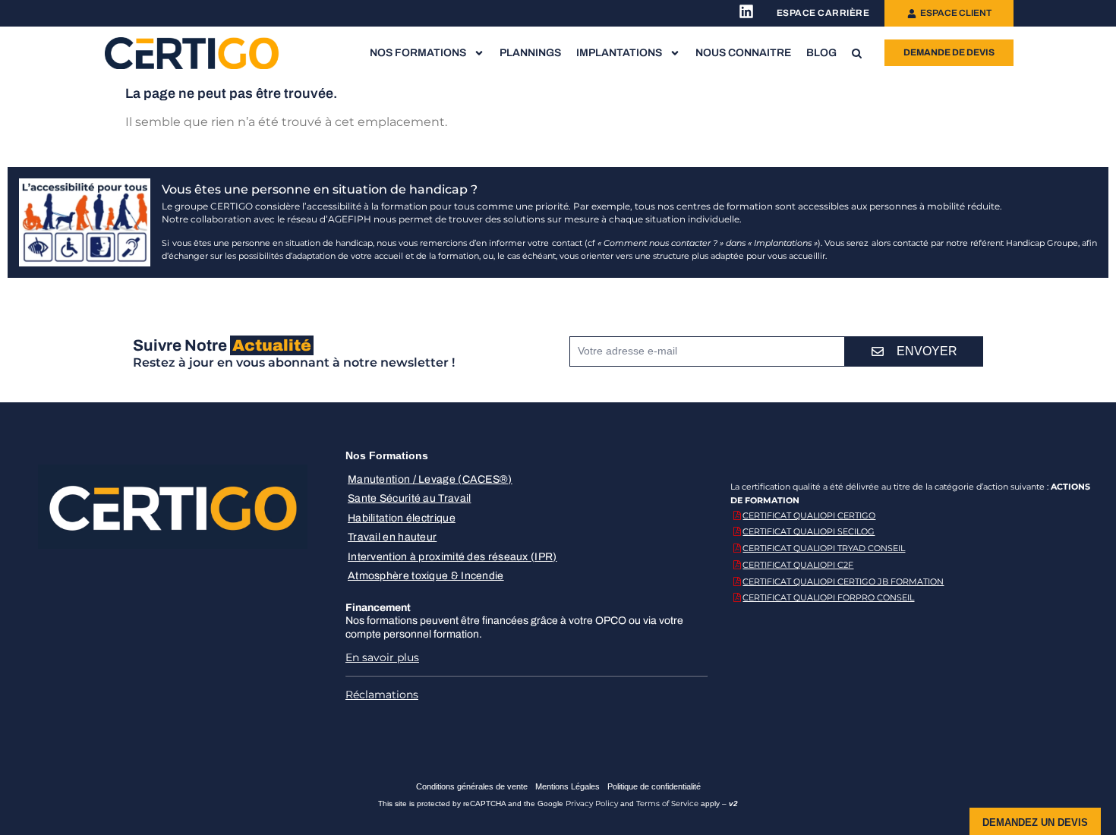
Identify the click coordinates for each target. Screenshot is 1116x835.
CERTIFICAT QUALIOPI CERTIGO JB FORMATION (843, 581)
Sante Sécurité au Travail (409, 498)
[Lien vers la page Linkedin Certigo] (746, 11)
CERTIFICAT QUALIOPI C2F (797, 564)
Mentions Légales (567, 786)
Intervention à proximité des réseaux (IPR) (452, 556)
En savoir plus (382, 657)
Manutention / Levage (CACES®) (430, 479)
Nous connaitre (743, 52)
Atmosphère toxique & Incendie (426, 575)
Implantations (619, 52)
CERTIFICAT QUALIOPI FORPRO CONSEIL (828, 597)
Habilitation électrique (402, 518)
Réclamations (381, 694)
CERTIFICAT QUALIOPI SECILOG (808, 531)
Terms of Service (667, 803)
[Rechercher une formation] (856, 53)
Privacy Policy (592, 803)
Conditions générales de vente (472, 786)
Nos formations (418, 52)
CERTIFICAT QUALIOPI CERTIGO (808, 515)
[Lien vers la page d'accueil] (192, 52)
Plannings (530, 52)
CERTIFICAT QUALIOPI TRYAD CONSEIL (823, 548)
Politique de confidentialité (654, 786)
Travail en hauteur (392, 537)
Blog (821, 52)
